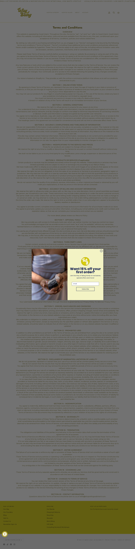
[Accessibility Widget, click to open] (5, 534)
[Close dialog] (101, 251)
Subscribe (85, 289)
